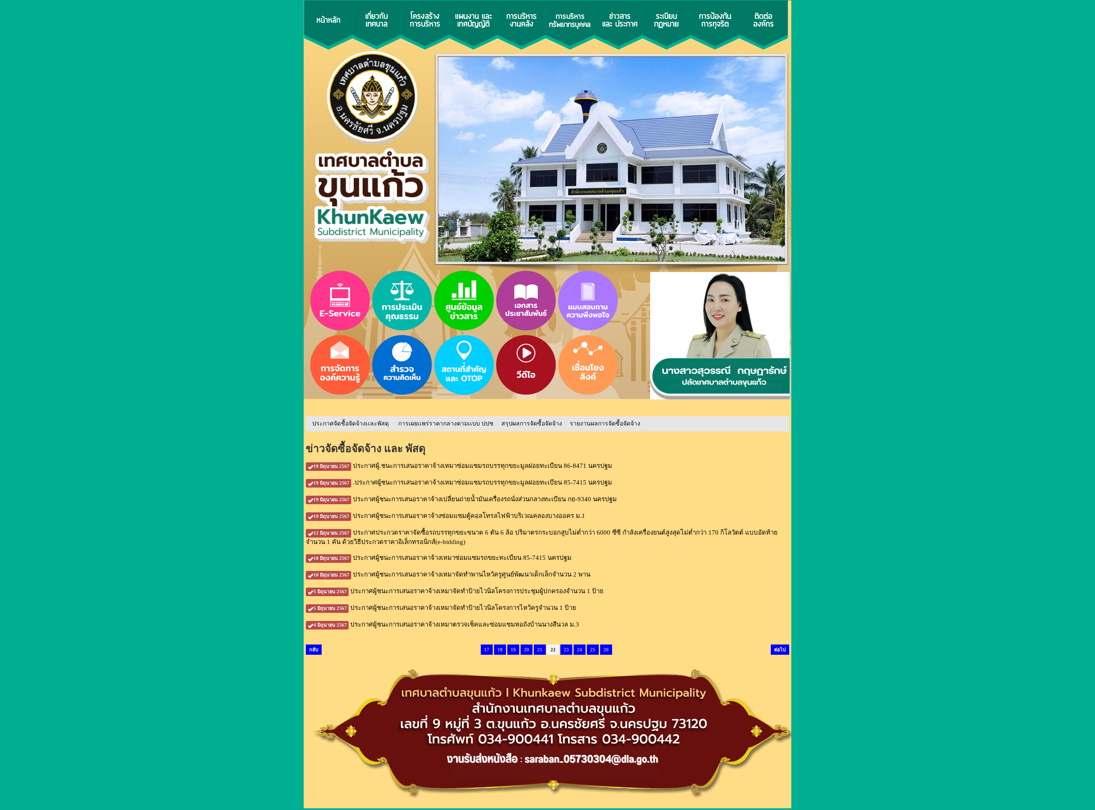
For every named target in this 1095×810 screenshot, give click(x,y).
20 (526, 649)
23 (566, 649)
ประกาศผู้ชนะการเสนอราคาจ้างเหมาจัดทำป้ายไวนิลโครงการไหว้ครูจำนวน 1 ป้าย (445, 607)
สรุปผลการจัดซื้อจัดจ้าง (531, 423)
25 (592, 649)
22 (553, 649)
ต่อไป (780, 649)
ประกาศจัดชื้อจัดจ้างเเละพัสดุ (350, 423)
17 (486, 649)
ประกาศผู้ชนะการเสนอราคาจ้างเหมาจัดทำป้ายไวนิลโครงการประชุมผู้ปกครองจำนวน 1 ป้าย (459, 591)
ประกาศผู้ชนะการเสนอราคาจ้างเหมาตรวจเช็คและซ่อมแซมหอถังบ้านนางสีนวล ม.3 (446, 624)
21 (539, 649)
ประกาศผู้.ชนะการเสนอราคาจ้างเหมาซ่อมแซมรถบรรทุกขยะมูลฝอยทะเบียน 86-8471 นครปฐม (463, 465)
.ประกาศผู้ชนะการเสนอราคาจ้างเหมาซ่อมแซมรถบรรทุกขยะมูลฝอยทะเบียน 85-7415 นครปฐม (463, 482)
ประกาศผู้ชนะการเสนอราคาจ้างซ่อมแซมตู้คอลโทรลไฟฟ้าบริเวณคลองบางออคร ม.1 (449, 515)
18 (500, 649)
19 (513, 649)
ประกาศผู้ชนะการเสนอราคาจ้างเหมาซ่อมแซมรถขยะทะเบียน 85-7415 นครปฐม (442, 557)
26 (606, 649)
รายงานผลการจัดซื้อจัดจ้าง (605, 423)
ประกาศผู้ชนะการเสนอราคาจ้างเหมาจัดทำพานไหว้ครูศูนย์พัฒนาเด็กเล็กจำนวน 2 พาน (452, 574)
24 (579, 649)
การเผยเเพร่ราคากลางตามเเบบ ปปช (446, 423)
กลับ (313, 649)
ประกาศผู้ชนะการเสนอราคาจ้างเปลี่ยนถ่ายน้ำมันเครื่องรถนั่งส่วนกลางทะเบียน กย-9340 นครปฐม (465, 499)
